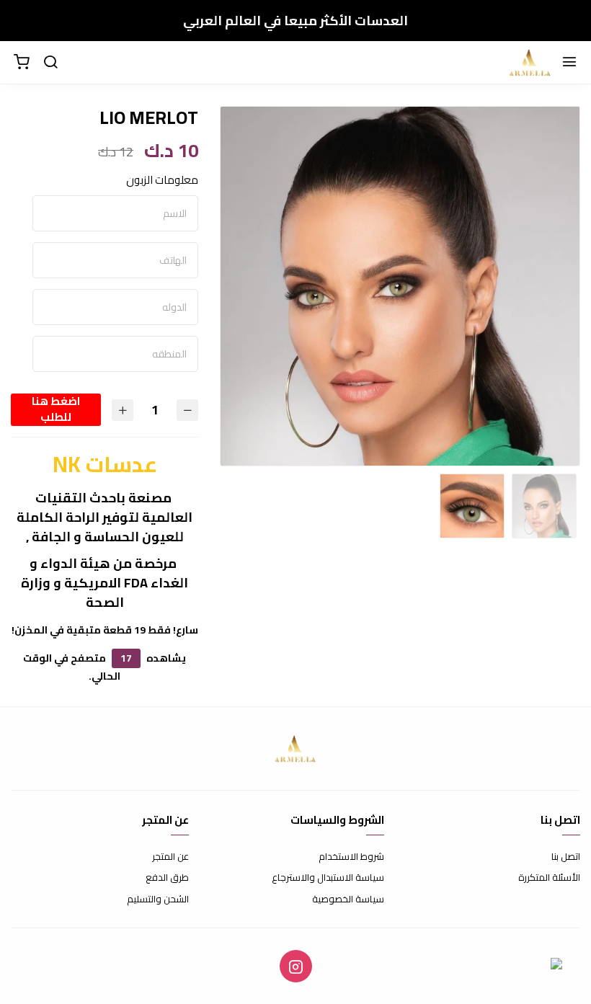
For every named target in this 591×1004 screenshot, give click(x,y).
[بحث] (50, 63)
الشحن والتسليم (158, 899)
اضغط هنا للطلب (56, 410)
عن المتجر (170, 857)
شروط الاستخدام (351, 857)
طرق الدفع (167, 878)
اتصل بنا (565, 857)
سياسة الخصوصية (348, 899)
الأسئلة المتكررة (549, 878)
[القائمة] (569, 63)
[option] (400, 286)
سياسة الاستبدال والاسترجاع (328, 878)
